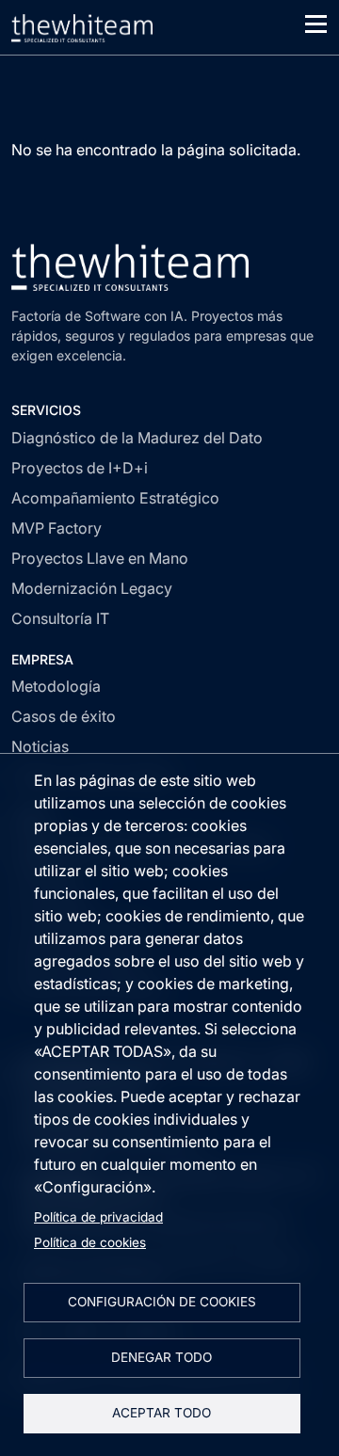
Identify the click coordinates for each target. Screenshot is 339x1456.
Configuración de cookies (162, 1301)
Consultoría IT (60, 618)
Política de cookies (90, 1242)
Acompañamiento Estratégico (115, 497)
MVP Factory (56, 528)
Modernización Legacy (91, 588)
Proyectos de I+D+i (79, 467)
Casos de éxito (63, 716)
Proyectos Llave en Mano (99, 558)
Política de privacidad (98, 1216)
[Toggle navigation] (316, 24)
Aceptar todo (161, 1412)
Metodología (56, 686)
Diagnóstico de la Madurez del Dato (137, 437)
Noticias (40, 746)
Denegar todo (161, 1357)
